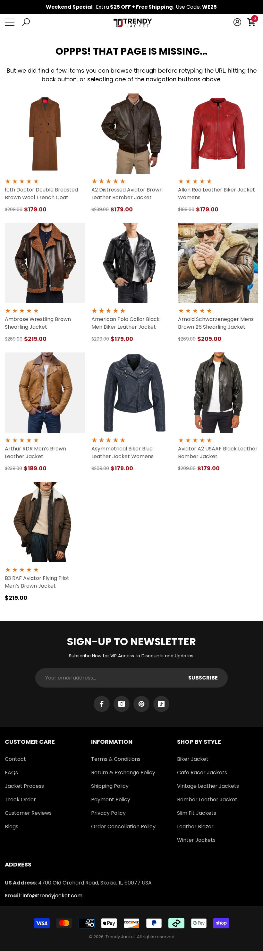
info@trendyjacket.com (52, 895)
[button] (26, 22)
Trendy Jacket (120, 937)
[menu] (9, 22)
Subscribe (203, 677)
